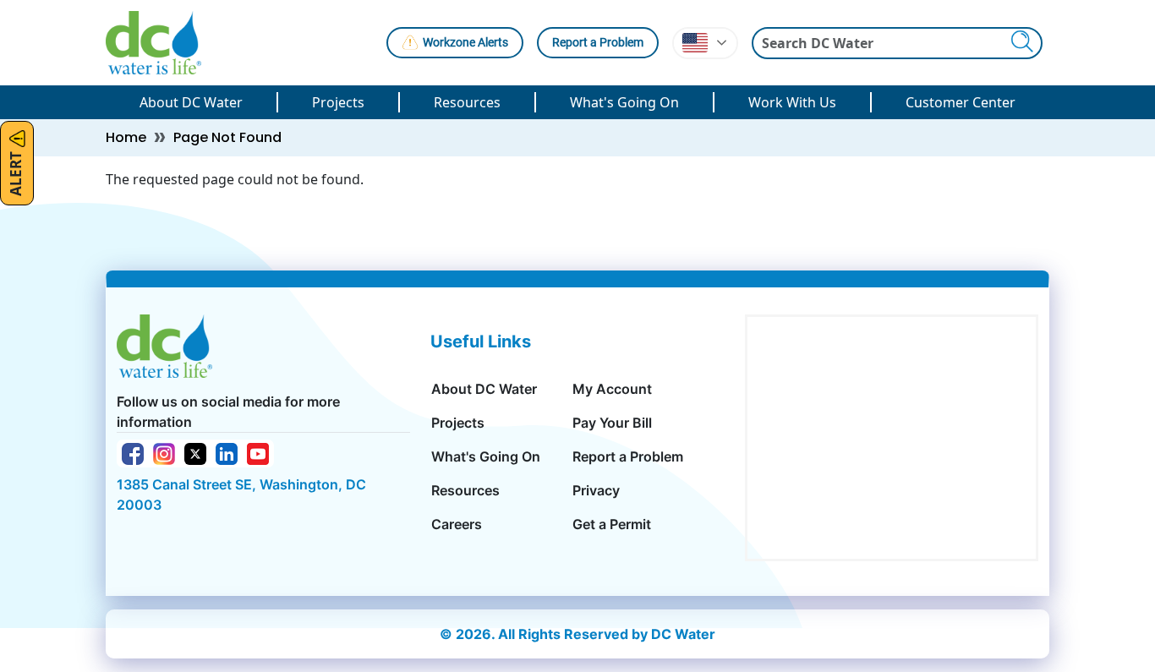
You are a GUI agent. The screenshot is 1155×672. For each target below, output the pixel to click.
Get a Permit (611, 524)
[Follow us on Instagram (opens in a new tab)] (164, 452)
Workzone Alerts (465, 42)
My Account (612, 388)
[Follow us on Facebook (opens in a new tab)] (133, 452)
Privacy (596, 490)
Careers (456, 524)
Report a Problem (597, 42)
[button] (705, 43)
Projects (338, 102)
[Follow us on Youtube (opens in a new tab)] (258, 452)
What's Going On (624, 102)
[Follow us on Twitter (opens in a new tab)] (195, 452)
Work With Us (792, 102)
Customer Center (960, 102)
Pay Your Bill (612, 422)
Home (126, 137)
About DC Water (191, 102)
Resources (467, 102)
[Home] (160, 42)
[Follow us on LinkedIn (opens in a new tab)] (227, 452)
